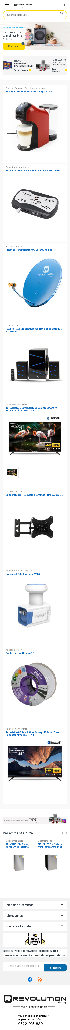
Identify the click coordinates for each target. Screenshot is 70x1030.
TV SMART (22, 404)
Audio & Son (12, 325)
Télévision (11, 404)
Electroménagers (14, 88)
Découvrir (14, 46)
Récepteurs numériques (18, 167)
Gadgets (27, 570)
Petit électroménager (35, 88)
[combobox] (29, 15)
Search (61, 15)
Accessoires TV (14, 246)
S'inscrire (56, 967)
